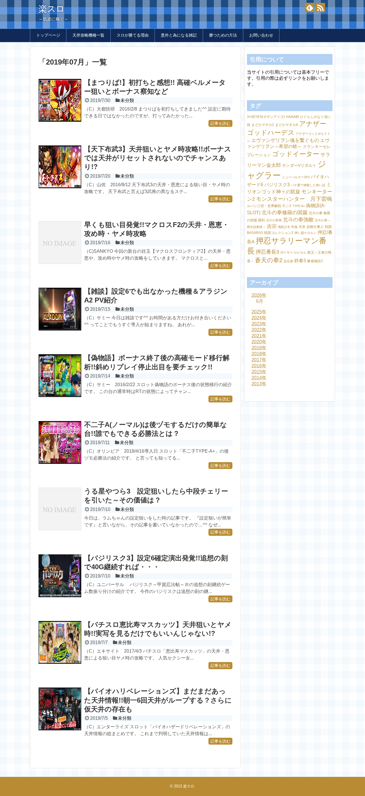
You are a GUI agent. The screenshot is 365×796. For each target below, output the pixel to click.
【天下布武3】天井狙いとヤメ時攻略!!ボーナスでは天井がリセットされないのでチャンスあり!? (157, 158)
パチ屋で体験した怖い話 (308, 185)
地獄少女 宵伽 (287, 226)
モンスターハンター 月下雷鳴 (294, 199)
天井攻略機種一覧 (88, 35)
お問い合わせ (261, 35)
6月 (259, 301)
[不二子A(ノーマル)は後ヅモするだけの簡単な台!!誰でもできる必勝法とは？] (59, 442)
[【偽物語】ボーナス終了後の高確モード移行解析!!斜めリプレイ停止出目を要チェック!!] (59, 375)
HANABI (292, 117)
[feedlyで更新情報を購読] (309, 7)
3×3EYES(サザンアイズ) (266, 117)
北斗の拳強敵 (298, 219)
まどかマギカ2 (263, 125)
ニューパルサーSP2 (296, 177)
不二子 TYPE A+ (293, 206)
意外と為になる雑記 (179, 35)
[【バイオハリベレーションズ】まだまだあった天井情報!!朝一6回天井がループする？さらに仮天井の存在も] (59, 708)
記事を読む (220, 123)
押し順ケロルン (306, 232)
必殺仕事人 (315, 227)
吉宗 (272, 226)
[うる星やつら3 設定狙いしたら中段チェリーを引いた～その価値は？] (59, 509)
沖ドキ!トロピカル (293, 252)
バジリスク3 (277, 184)
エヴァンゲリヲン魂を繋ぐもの (285, 140)
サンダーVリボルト (299, 165)
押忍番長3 (267, 252)
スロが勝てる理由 (133, 35)
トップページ (48, 35)
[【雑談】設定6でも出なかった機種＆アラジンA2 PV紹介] (59, 309)
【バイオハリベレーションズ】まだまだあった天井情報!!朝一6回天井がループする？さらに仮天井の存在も (158, 700)
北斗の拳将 (274, 220)
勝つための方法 (223, 35)
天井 (302, 227)
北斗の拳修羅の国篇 (284, 212)
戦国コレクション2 (278, 233)
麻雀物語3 (315, 261)
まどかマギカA (286, 125)
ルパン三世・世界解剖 (264, 206)
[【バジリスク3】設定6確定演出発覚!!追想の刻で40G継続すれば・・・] (59, 575)
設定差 (288, 261)
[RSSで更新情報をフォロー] (320, 7)
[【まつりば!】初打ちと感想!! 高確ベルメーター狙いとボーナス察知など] (59, 100)
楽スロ (51, 8)
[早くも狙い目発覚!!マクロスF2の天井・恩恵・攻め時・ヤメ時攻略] (59, 242)
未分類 (127, 100)
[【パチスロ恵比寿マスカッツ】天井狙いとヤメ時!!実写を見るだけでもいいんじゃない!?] (59, 642)
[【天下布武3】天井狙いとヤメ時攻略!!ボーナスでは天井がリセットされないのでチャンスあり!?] (59, 166)
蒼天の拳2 (269, 260)
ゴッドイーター (295, 154)
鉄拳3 (300, 260)
